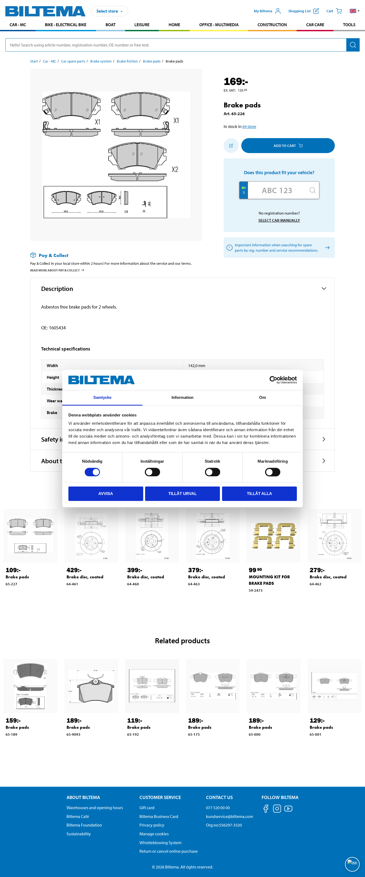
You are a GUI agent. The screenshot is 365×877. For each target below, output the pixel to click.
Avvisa (105, 493)
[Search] (353, 45)
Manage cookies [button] (154, 833)
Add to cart (285, 145)
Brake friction (127, 61)
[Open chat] (352, 864)
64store (249, 126)
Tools (349, 24)
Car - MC (18, 24)
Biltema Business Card (158, 816)
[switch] (152, 472)
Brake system (101, 61)
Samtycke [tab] (102, 397)
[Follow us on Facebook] (266, 809)
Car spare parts (73, 61)
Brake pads (152, 61)
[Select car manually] (326, 248)
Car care (315, 24)
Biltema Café (78, 816)
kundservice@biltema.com (229, 816)
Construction (272, 24)
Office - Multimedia (219, 24)
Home (174, 24)
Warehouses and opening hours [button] (95, 807)
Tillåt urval (182, 493)
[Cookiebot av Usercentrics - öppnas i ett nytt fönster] (273, 380)
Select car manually (279, 220)
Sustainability (79, 833)
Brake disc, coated (85, 577)
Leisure (141, 24)
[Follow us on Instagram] (277, 809)
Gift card (146, 807)
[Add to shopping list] (231, 145)
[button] (354, 11)
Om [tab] (262, 397)
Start (34, 61)
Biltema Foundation (84, 825)
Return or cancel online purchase (168, 851)
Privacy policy (151, 825)
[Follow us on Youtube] (288, 811)
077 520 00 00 (218, 807)
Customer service (160, 797)
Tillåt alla (259, 493)
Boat (110, 24)
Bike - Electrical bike (65, 24)
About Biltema (83, 797)
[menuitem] (18, 25)
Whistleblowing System (160, 842)
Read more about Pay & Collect (55, 270)
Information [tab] (182, 397)
